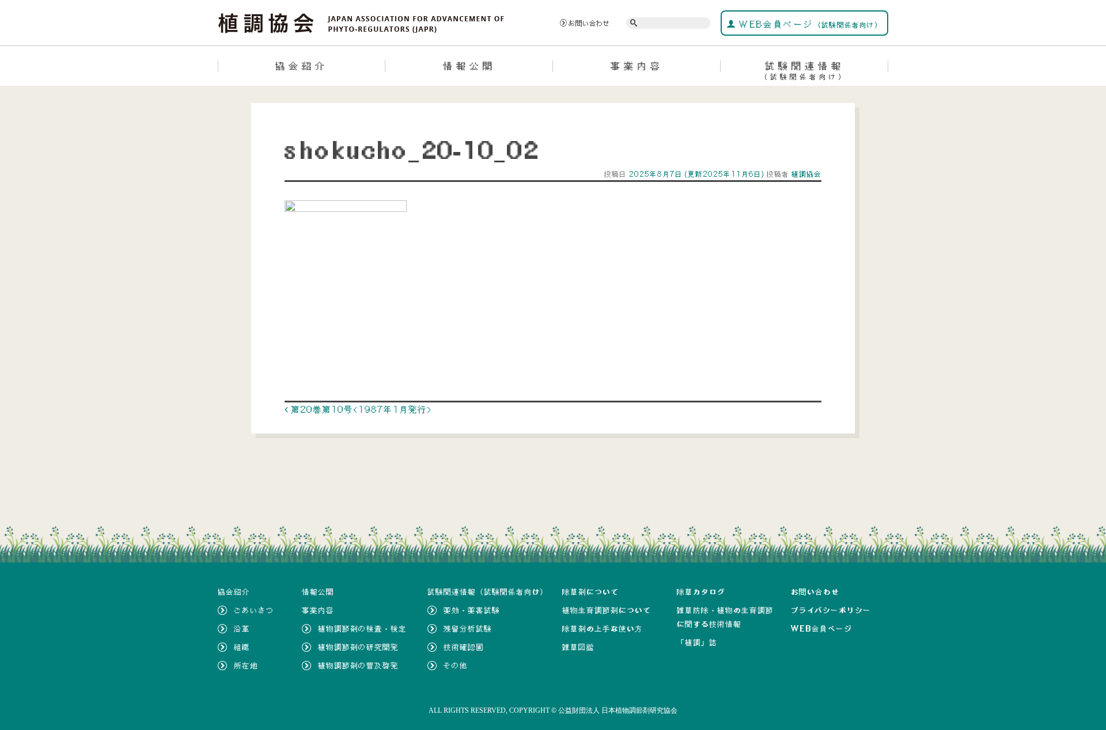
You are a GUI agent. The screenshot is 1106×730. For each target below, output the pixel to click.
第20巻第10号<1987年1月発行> (360, 409)
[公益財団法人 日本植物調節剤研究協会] (361, 22)
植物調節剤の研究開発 (358, 647)
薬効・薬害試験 (472, 610)
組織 (242, 647)
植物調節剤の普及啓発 (358, 665)
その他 (456, 665)
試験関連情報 (804, 70)
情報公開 (469, 65)
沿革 (242, 629)
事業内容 (637, 65)
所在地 (246, 665)
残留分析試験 (468, 629)
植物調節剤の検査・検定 (362, 629)
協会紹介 (301, 65)
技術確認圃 (464, 647)
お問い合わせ (589, 23)
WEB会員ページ (809, 24)
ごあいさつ (254, 610)
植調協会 (805, 174)
